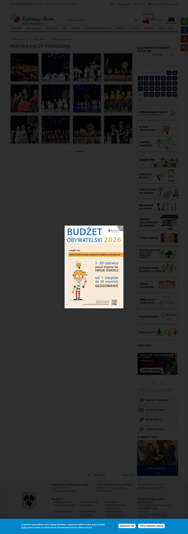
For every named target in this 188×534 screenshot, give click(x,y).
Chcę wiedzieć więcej (151, 526)
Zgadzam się (127, 526)
